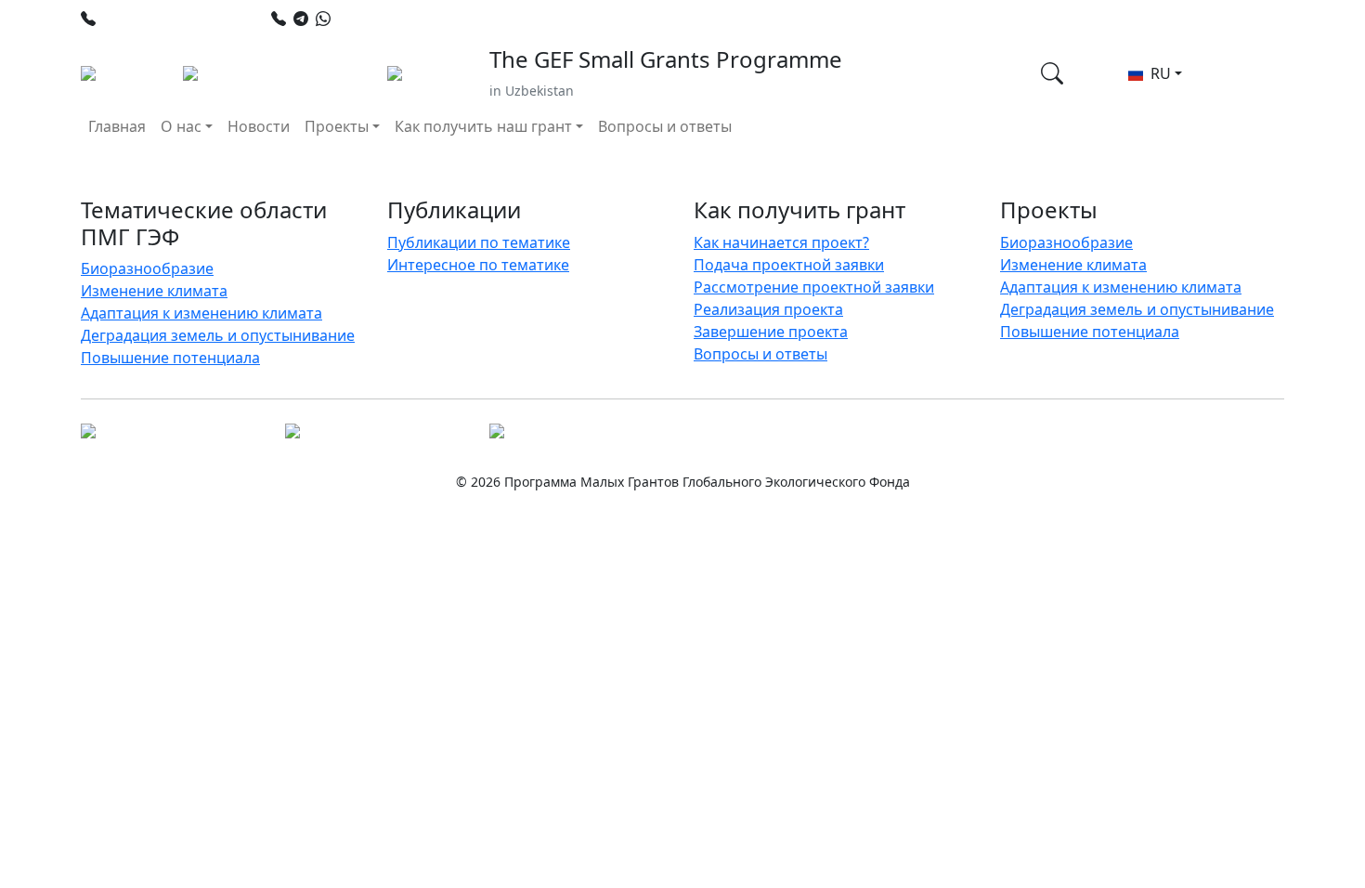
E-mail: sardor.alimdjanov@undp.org (735, 18)
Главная (117, 126)
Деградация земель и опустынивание (218, 335)
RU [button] (1159, 73)
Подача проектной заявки (789, 265)
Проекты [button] (337, 126)
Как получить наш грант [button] (483, 126)
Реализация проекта (768, 309)
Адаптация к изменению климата (201, 313)
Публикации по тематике (478, 242)
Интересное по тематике (478, 265)
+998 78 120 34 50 (165, 18)
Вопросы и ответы (665, 126)
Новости (259, 126)
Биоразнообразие (147, 268)
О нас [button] (181, 126)
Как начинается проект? (781, 242)
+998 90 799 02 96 (400, 18)
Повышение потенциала (170, 357)
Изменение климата (154, 291)
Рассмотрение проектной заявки (814, 287)
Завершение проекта (771, 331)
